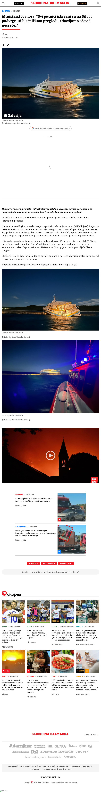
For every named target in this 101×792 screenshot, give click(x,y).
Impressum (75, 766)
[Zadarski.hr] (55, 757)
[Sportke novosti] (50, 746)
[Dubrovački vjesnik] (35, 757)
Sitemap (68, 769)
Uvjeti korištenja (15, 766)
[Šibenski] (69, 757)
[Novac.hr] (66, 751)
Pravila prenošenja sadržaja (37, 766)
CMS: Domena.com (71, 782)
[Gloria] (82, 746)
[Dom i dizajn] (35, 751)
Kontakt (86, 766)
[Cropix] (82, 751)
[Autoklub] (48, 751)
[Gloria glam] (90, 746)
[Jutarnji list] (20, 746)
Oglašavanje (34, 769)
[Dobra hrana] (20, 751)
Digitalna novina (49, 769)
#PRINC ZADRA (66, 563)
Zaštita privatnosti (60, 766)
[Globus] (61, 746)
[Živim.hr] (72, 746)
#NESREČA (33, 563)
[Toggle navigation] (3, 3)
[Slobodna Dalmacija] (50, 3)
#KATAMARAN (49, 563)
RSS (60, 769)
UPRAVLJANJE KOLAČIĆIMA (50, 777)
